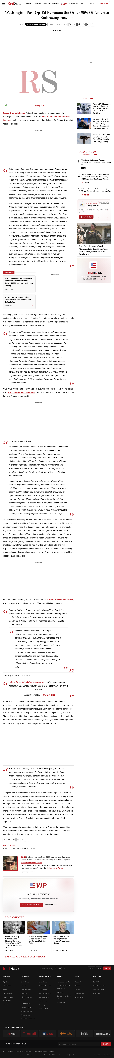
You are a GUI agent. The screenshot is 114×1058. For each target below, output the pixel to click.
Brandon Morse (44, 997)
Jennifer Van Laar (45, 986)
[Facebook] (60, 968)
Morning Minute (8, 997)
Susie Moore (33, 950)
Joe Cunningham (45, 993)
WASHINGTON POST (29, 848)
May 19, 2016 (49, 695)
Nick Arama (43, 1001)
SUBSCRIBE (103, 3)
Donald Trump (26, 989)
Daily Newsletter (98, 989)
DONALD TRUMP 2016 (11, 848)
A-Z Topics (25, 977)
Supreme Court (26, 1015)
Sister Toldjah (9, 950)
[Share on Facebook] (79, 24)
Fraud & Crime (26, 1007)
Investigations (7, 993)
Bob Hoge (42, 1005)
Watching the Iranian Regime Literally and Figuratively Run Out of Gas (96, 162)
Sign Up (106, 1044)
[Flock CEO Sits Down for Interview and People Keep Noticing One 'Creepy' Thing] (84, 138)
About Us (78, 982)
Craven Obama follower (14, 113)
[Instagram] (55, 968)
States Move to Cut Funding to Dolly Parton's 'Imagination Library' (61, 940)
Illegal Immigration (27, 1011)
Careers (77, 989)
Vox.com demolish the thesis (21, 392)
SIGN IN (91, 3)
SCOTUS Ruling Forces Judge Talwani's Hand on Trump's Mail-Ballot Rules (38, 940)
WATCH (46, 3)
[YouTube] (64, 968)
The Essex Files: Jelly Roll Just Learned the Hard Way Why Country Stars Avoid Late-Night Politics (101, 124)
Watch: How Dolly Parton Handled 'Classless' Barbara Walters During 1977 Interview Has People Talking (13, 942)
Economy (24, 993)
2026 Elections (26, 982)
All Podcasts (61, 1002)
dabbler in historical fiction (31, 863)
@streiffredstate (18, 682)
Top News (6, 982)
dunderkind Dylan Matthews (60, 600)
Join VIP (107, 968)
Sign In (91, 968)
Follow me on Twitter (55, 868)
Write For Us (79, 997)
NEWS (28, 3)
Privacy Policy (19, 1051)
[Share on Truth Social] (75, 24)
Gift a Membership (99, 986)
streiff (22, 24)
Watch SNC (97, 993)
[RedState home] (11, 968)
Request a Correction (40, 1051)
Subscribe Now (51, 905)
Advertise (78, 986)
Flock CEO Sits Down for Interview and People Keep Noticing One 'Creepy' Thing (101, 138)
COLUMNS (37, 3)
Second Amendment (28, 1019)
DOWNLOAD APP (75, 3)
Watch (5, 989)
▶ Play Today (86, 217)
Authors (5, 1005)
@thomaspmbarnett (35, 682)
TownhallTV (6, 1001)
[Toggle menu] (3, 3)
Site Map (51, 1051)
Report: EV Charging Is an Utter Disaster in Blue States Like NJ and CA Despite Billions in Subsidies (102, 108)
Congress (24, 986)
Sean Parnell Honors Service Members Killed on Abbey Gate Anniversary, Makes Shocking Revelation (93, 250)
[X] (51, 968)
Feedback (28, 1051)
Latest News (7, 986)
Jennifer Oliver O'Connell (61, 950)
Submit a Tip (79, 993)
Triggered (60, 992)
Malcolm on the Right (64, 982)
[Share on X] (70, 24)
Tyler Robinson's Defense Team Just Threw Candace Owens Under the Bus (96, 189)
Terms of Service (8, 1051)
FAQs (99, 968)
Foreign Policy (25, 1003)
